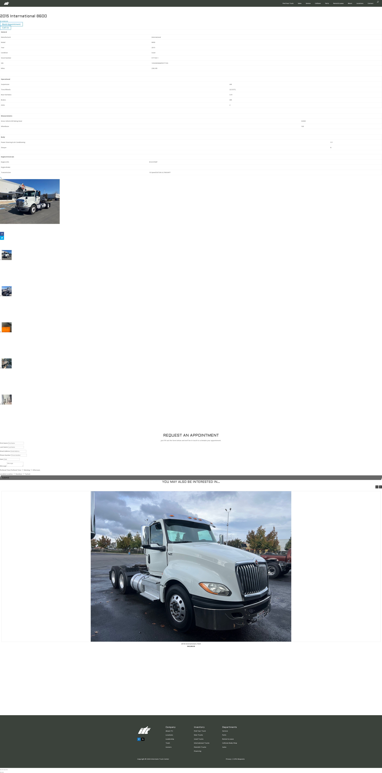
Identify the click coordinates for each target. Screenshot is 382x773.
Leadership (170, 739)
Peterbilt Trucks (200, 747)
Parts (327, 3)
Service (308, 3)
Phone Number (5, 455)
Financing (197, 751)
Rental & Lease (338, 3)
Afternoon (36, 470)
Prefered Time (5, 470)
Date (1, 459)
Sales (299, 3)
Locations (360, 3)
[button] (1, 178)
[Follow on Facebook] (138, 739)
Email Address (5, 451)
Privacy (228, 759)
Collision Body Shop (229, 743)
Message (3, 466)
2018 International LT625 (191, 644)
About (350, 3)
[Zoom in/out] (1, 769)
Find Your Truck (288, 3)
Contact (370, 3)
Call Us (5, 27)
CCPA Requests (239, 759)
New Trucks (198, 735)
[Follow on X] (142, 739)
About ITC (169, 731)
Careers (169, 747)
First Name (4, 443)
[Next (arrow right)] (3, 772)
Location (3, 474)
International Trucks (202, 743)
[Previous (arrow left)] (1, 772)
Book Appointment (11, 24)
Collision (318, 3)
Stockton (19, 474)
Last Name (4, 447)
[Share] (5, 769)
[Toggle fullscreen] (3, 769)
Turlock (27, 474)
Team (168, 743)
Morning (27, 470)
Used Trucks (199, 739)
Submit (5, 477)
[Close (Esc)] (7, 769)
